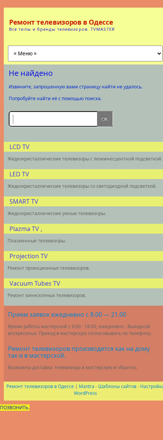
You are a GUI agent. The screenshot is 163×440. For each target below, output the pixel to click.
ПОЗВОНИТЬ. (15, 407)
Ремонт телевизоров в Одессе (61, 22)
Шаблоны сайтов (117, 386)
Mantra (86, 386)
